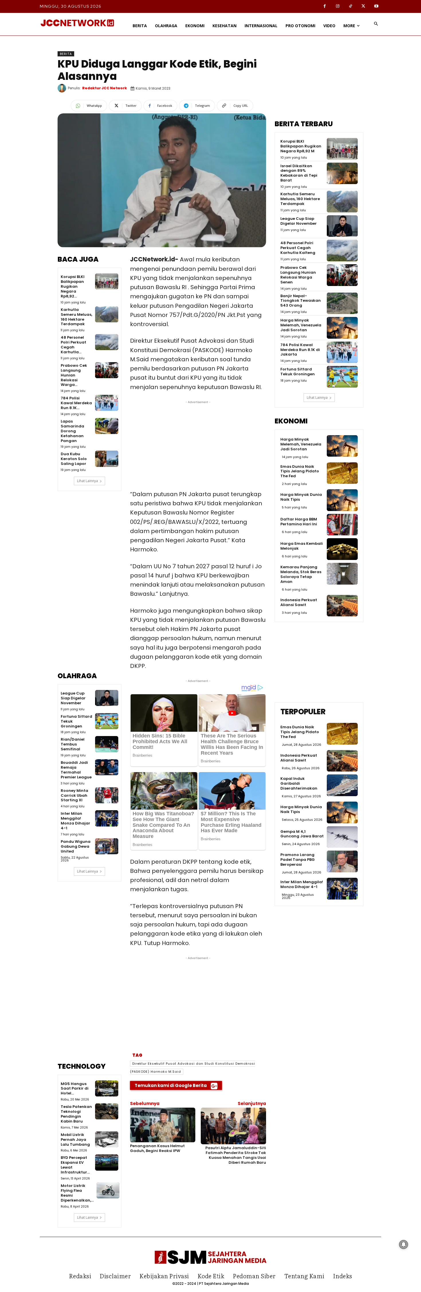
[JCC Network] (77, 23)
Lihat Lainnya (87, 480)
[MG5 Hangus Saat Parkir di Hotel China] (106, 1088)
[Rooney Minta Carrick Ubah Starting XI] (106, 795)
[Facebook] (325, 6)
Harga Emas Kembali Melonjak (301, 546)
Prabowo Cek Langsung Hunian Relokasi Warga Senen (298, 275)
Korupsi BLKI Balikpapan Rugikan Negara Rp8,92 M (300, 146)
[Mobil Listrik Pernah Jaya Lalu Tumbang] (106, 1139)
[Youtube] (376, 6)
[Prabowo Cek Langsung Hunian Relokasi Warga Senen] (106, 370)
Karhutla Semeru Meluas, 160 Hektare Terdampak (76, 317)
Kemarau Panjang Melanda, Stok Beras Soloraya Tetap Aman (300, 574)
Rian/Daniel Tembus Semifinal (72, 744)
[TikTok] (350, 6)
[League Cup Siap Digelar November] (106, 698)
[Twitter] (363, 6)
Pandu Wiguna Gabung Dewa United (76, 846)
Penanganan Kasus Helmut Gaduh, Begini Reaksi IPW (157, 1148)
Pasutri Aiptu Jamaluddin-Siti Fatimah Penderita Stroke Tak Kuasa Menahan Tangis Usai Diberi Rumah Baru (235, 1155)
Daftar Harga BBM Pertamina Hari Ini (298, 521)
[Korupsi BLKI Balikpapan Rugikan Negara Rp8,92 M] (106, 281)
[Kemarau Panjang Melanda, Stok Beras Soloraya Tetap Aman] (342, 574)
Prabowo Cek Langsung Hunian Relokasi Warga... (74, 375)
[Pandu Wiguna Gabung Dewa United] (106, 846)
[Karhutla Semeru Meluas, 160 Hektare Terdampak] (106, 314)
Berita (66, 54)
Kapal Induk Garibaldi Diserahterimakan (298, 783)
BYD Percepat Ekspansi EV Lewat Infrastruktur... (75, 1165)
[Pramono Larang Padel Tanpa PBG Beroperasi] (342, 861)
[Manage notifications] (403, 1244)
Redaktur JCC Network (104, 88)
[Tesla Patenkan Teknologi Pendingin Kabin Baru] (106, 1111)
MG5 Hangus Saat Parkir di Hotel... (74, 1088)
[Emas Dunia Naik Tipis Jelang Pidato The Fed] (342, 473)
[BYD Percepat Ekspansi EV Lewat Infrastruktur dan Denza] (106, 1162)
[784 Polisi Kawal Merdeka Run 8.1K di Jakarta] (106, 403)
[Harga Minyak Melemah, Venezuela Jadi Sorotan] (342, 328)
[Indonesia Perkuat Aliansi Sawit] (342, 606)
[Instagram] (338, 6)
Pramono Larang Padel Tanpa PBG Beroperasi (297, 859)
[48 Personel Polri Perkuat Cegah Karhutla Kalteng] (106, 342)
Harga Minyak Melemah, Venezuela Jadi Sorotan (300, 325)
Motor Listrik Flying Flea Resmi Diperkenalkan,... (77, 1193)
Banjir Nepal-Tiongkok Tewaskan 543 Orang (300, 300)
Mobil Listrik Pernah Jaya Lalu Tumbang (75, 1139)
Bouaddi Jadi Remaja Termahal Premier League (76, 770)
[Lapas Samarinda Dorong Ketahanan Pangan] (106, 426)
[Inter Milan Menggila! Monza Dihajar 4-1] (106, 818)
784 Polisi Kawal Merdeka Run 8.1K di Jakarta (300, 349)
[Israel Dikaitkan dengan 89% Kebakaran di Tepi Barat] (342, 173)
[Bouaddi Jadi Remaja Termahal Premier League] (106, 767)
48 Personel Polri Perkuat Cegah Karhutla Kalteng (297, 247)
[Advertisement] (89, 585)
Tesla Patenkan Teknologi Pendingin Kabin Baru (76, 1114)
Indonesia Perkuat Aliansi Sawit (298, 602)
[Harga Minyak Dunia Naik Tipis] (342, 500)
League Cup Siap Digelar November (73, 698)
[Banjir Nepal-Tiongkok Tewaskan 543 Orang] (342, 303)
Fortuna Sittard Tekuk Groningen (297, 371)
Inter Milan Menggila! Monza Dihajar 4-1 (75, 821)
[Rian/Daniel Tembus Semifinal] (106, 744)
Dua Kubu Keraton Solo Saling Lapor (74, 458)
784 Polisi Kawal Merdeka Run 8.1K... (76, 403)
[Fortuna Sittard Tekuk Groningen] (106, 721)
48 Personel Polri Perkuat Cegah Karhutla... (73, 345)
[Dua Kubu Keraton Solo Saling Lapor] (106, 459)
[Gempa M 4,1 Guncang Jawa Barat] (342, 837)
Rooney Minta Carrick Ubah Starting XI (74, 795)
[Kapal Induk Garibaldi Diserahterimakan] (342, 785)
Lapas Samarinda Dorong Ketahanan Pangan (72, 431)
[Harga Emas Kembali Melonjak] (342, 549)
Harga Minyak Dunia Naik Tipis (301, 497)
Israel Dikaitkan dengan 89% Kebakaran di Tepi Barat (298, 173)
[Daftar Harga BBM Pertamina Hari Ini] (342, 525)
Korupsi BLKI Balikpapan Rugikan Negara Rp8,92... (72, 286)
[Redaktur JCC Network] (63, 88)
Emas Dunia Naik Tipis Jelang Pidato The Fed (299, 471)
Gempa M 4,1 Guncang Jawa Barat (302, 834)
